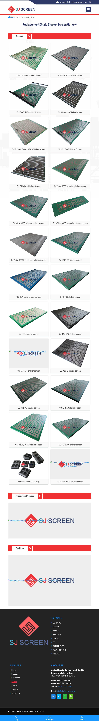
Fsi (54, 642)
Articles (14, 686)
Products (14, 674)
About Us (14, 689)
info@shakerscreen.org (79, 2)
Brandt (56, 627)
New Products (59, 650)
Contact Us (15, 693)
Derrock (57, 623)
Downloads (15, 678)
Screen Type (58, 646)
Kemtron (57, 634)
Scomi (55, 638)
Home (12, 17)
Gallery (14, 682)
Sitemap (63, 2)
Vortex (56, 654)
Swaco (56, 631)
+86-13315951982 (65, 686)
